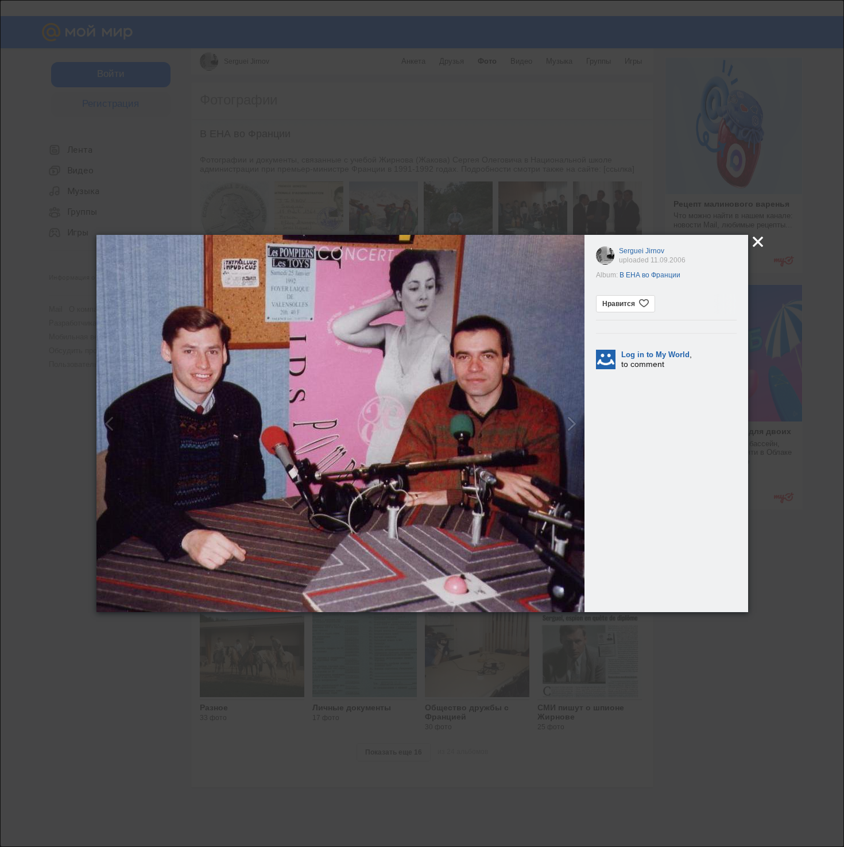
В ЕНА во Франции (650, 275)
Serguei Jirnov (641, 251)
